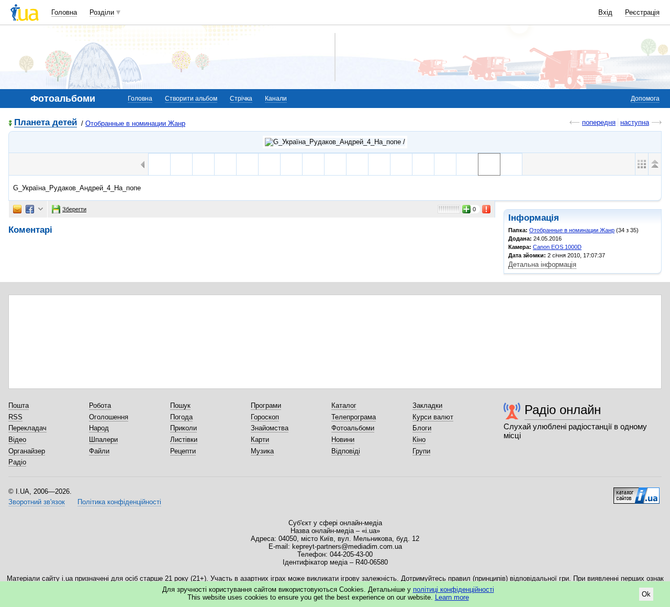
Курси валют (432, 417)
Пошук (180, 405)
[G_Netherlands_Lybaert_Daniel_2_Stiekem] (181, 164)
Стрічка (241, 98)
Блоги (421, 428)
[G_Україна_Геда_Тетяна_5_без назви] (423, 164)
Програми (266, 405)
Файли (99, 451)
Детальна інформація (542, 264)
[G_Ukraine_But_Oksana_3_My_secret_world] (247, 164)
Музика (262, 451)
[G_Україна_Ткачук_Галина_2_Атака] (159, 164)
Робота (100, 405)
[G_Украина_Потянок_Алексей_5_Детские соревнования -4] (401, 164)
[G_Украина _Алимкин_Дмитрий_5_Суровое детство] (291, 164)
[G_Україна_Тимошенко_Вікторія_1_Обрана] (511, 164)
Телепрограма (353, 417)
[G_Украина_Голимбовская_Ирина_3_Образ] (357, 164)
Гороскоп (265, 417)
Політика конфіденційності (119, 502)
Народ (99, 428)
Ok (646, 594)
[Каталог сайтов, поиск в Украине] (636, 491)
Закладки (427, 405)
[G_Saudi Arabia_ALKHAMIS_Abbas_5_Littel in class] (203, 164)
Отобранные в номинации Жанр (135, 123)
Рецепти (183, 451)
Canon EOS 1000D (557, 247)
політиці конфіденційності (453, 589)
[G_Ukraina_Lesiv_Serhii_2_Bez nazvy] (225, 164)
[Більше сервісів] (40, 209)
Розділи (102, 12)
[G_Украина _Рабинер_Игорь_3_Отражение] (335, 164)
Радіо (17, 462)
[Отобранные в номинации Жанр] (335, 142)
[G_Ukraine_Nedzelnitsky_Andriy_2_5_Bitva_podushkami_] (269, 164)
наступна (634, 122)
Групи (421, 451)
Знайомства (269, 428)
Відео (17, 439)
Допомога (645, 98)
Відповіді (345, 451)
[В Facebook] (30, 209)
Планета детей (45, 122)
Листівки (183, 439)
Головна (64, 12)
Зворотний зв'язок (36, 502)
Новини (342, 439)
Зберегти (74, 209)
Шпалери (103, 439)
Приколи (183, 428)
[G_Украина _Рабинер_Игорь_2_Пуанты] (313, 164)
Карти (260, 439)
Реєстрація (642, 12)
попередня (599, 122)
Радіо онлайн (562, 410)
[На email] (17, 209)
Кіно (419, 439)
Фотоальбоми (352, 428)
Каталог (343, 405)
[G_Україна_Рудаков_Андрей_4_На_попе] (489, 164)
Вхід (605, 12)
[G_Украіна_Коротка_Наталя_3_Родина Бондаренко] (445, 164)
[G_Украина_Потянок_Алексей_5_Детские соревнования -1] (379, 164)
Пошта (18, 405)
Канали (276, 98)
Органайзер (26, 451)
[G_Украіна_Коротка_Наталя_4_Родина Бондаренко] (467, 164)
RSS (15, 417)
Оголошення (108, 417)
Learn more (452, 597)
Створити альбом (191, 98)
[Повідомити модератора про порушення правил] (486, 209)
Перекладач (27, 428)
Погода (181, 417)
